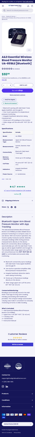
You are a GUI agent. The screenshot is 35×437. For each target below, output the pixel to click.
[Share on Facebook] (11, 207)
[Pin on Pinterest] (15, 207)
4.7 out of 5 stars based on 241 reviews (17, 191)
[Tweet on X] (8, 207)
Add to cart (23, 85)
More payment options (17, 95)
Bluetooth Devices (10, 16)
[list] (17, 38)
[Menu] (3, 6)
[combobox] (17, 10)
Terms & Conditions (7, 432)
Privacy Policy (17, 432)
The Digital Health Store (12, 430)
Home (3, 16)
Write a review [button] (17, 344)
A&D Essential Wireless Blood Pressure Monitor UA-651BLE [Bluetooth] (16, 18)
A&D (3, 179)
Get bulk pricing (28, 1)
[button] (32, 6)
